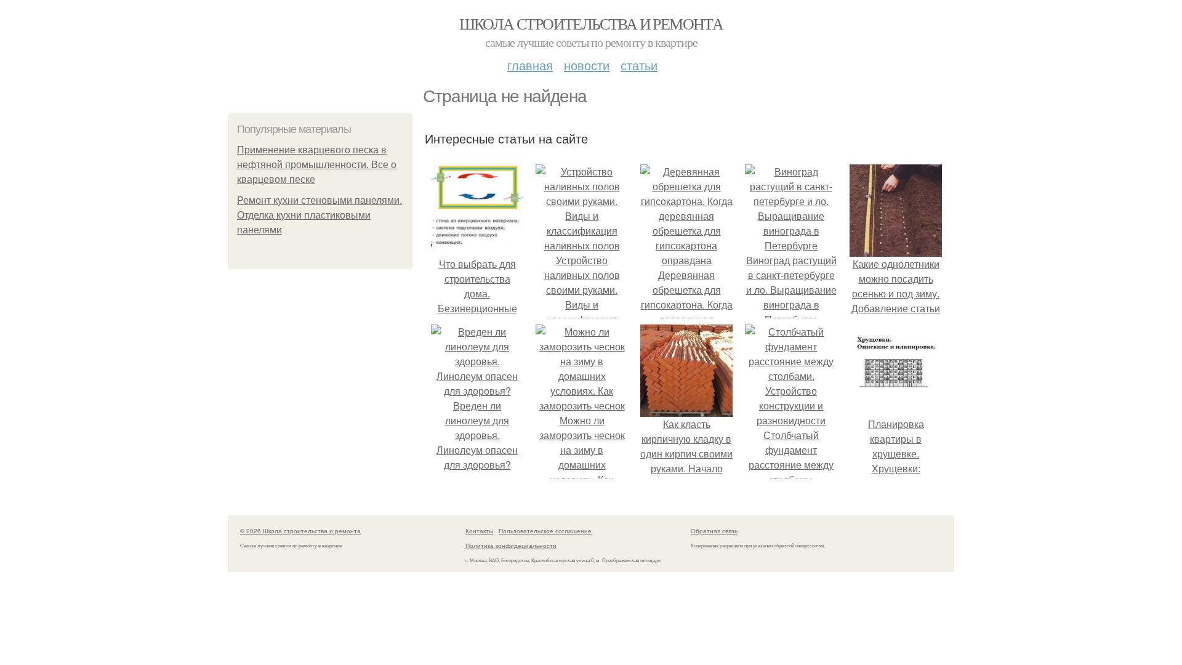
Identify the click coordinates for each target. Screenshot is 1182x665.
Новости (586, 65)
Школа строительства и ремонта (591, 23)
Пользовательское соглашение (545, 530)
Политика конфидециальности (511, 545)
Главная (530, 65)
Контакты (479, 530)
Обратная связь (714, 530)
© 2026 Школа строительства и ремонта (300, 530)
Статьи (639, 65)
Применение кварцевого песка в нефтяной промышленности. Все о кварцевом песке (316, 165)
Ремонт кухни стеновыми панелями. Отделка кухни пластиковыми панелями (319, 215)
